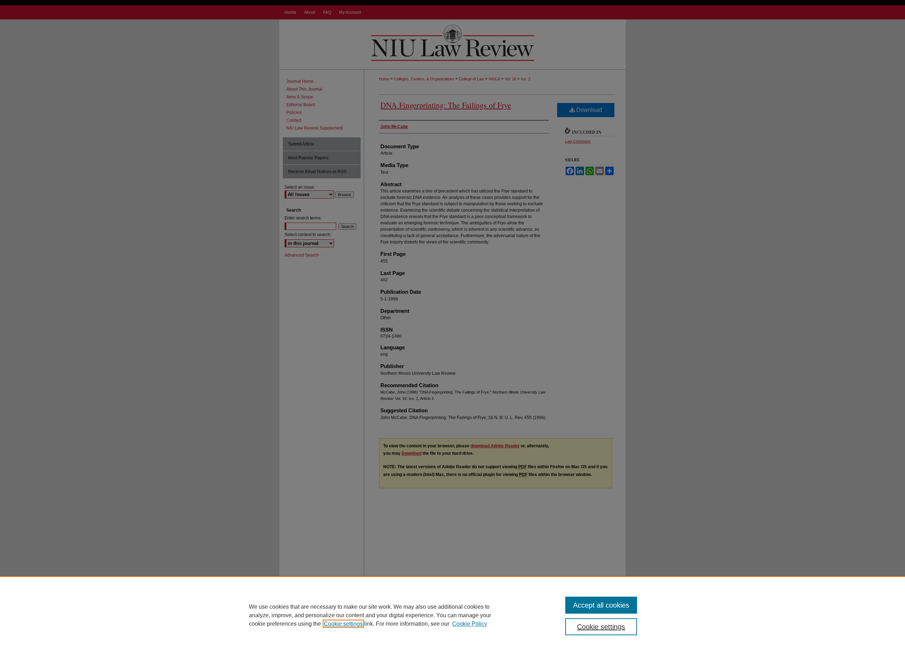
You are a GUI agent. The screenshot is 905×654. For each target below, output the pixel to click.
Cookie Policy (469, 624)
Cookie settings (343, 624)
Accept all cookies (601, 605)
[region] (452, 615)
